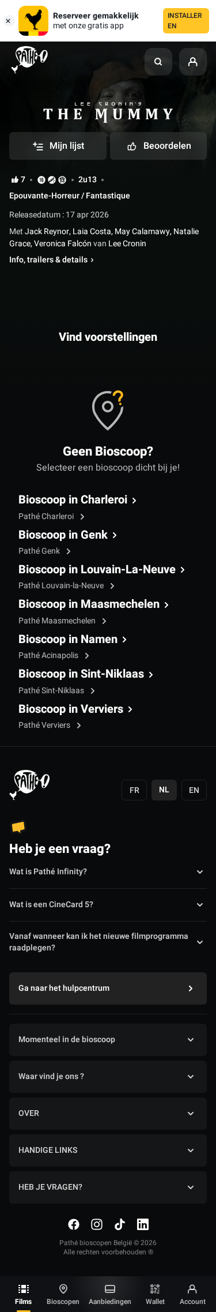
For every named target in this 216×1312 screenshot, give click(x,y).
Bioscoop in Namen (68, 639)
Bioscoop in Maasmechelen (89, 604)
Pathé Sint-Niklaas (52, 691)
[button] (158, 62)
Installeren (185, 20)
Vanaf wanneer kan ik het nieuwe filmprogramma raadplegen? (98, 942)
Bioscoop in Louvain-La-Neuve (97, 570)
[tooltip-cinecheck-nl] (41, 180)
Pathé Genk (40, 551)
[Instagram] (97, 1224)
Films (23, 1301)
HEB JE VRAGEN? (50, 1187)
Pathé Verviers (45, 725)
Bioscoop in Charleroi (72, 500)
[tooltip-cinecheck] (51, 180)
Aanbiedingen (110, 1301)
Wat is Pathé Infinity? (48, 872)
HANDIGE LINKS (47, 1150)
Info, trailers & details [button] (48, 260)
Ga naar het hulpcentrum (63, 988)
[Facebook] (74, 1224)
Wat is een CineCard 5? (51, 905)
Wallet (155, 1301)
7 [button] (23, 180)
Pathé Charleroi (46, 516)
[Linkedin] (143, 1224)
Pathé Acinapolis (49, 655)
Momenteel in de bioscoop (66, 1039)
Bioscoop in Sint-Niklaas (81, 674)
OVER (28, 1113)
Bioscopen (63, 1301)
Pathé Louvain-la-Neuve (61, 586)
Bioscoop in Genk (63, 535)
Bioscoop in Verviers (70, 709)
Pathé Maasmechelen (57, 621)
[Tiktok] (120, 1224)
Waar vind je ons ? (51, 1076)
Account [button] (193, 1301)
